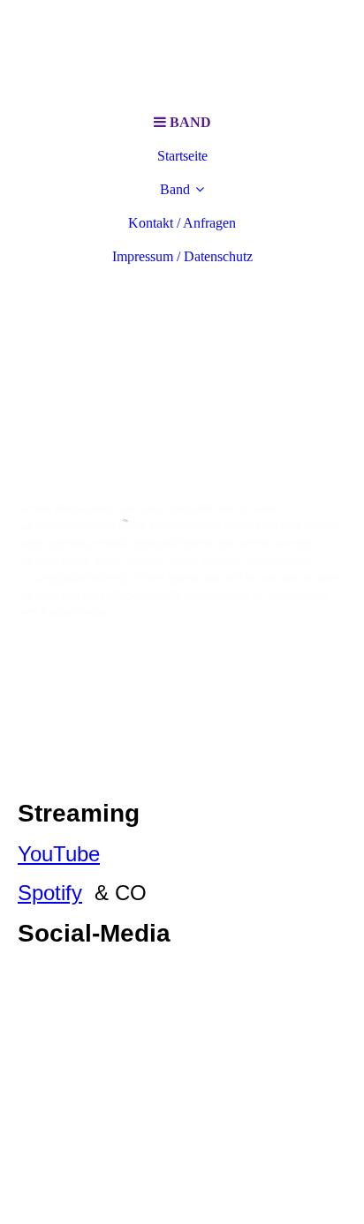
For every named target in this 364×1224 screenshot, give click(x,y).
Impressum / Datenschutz (182, 256)
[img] (182, 53)
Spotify (50, 893)
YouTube (59, 854)
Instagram (64, 974)
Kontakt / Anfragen (182, 222)
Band (175, 189)
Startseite (182, 155)
